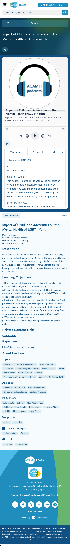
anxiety (6, 422)
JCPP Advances (9, 335)
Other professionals (36, 388)
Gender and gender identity (27, 368)
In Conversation (9, 433)
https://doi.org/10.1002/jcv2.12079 (18, 347)
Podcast (24, 433)
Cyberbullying (34, 407)
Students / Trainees (38, 392)
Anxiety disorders (47, 364)
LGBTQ (6, 411)
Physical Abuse (19, 411)
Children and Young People (14, 407)
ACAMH (39, 482)
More (64, 215)
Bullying (20, 403)
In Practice (7, 444)
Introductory (21, 444)
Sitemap (14, 495)
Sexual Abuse (34, 411)
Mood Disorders (25, 372)
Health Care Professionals (14, 388)
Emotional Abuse (51, 407)
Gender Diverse (48, 368)
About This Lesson (11, 215)
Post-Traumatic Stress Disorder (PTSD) (19, 377)
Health (61, 368)
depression (17, 422)
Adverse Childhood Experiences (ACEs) (19, 364)
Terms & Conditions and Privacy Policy (38, 495)
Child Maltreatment (35, 403)
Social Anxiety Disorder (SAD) (51, 377)
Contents (35, 23)
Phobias (38, 372)
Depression (8, 368)
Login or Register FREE (51, 4)
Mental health (9, 372)
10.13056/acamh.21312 (15, 243)
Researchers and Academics (15, 392)
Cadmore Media (42, 517)
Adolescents (8, 403)
